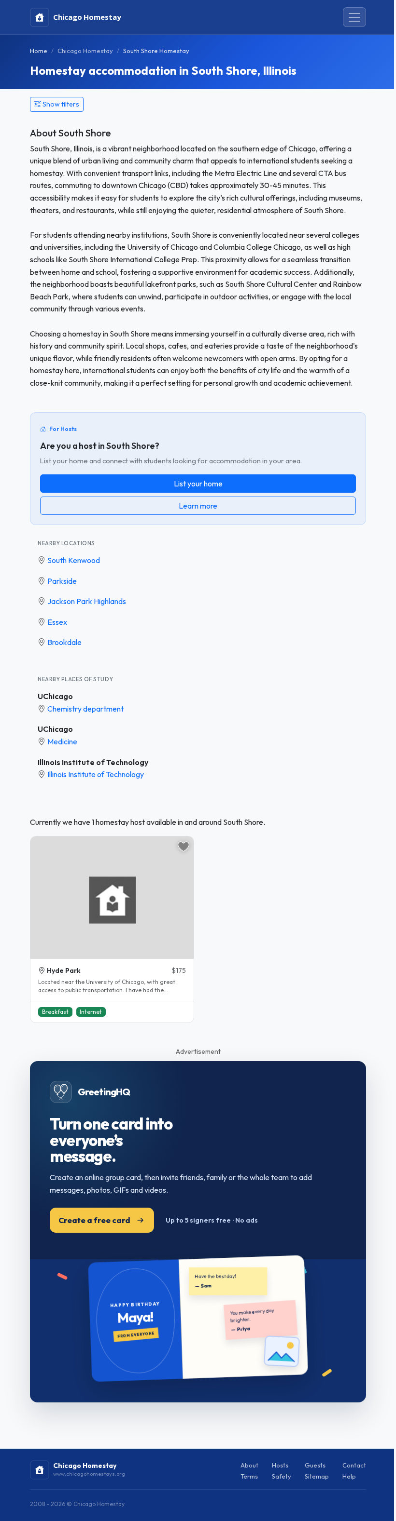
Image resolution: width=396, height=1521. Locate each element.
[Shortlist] (183, 846)
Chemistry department (85, 708)
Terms (249, 1476)
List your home (198, 483)
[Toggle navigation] (354, 17)
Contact (354, 1465)
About (249, 1465)
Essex (57, 622)
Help (349, 1476)
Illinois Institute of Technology (93, 762)
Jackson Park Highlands (86, 601)
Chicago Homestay (85, 50)
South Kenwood (73, 560)
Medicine (62, 741)
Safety (281, 1476)
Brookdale (64, 642)
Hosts (280, 1465)
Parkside (62, 581)
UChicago (55, 696)
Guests (315, 1465)
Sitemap (317, 1476)
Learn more (198, 506)
